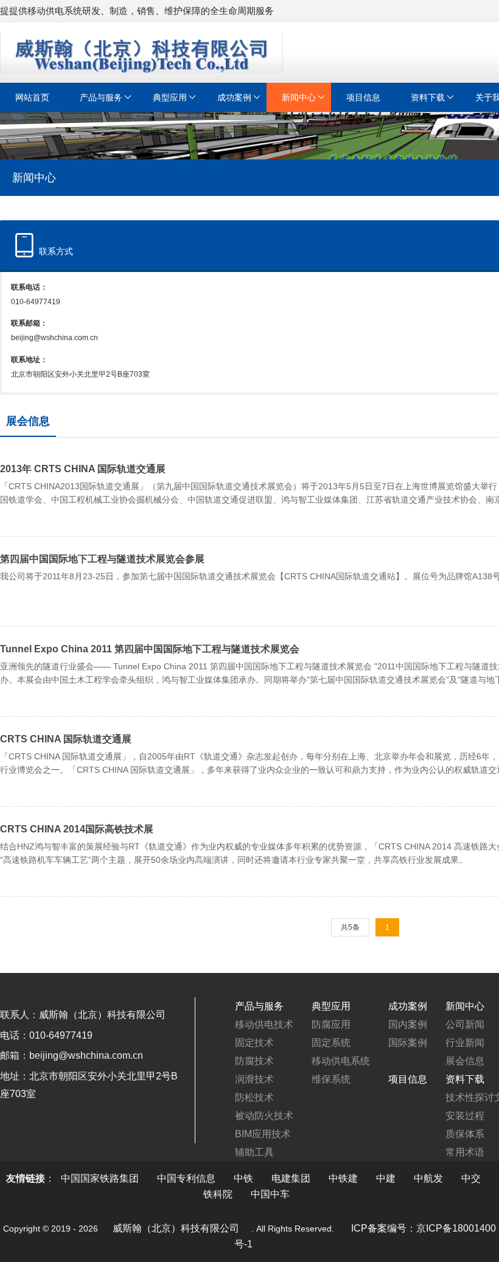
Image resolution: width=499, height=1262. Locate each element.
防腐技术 (254, 1061)
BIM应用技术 (263, 1134)
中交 (471, 1178)
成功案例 (234, 97)
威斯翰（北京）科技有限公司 (176, 1228)
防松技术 (254, 1097)
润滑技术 (254, 1079)
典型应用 (170, 97)
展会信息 (464, 1061)
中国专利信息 (186, 1178)
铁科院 (217, 1194)
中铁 (243, 1178)
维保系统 (331, 1079)
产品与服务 (101, 97)
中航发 (428, 1178)
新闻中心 (299, 97)
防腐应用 (331, 1024)
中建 (386, 1178)
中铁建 (343, 1178)
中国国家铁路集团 (100, 1178)
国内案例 (407, 1024)
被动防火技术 (264, 1115)
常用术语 (464, 1152)
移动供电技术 (264, 1024)
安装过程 (464, 1115)
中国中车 (270, 1194)
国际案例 (407, 1042)
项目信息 (363, 97)
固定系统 (331, 1042)
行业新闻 (464, 1042)
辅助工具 (254, 1152)
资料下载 (428, 97)
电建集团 (290, 1178)
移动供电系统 (341, 1061)
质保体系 (464, 1134)
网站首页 (32, 97)
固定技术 (254, 1042)
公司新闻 (464, 1024)
